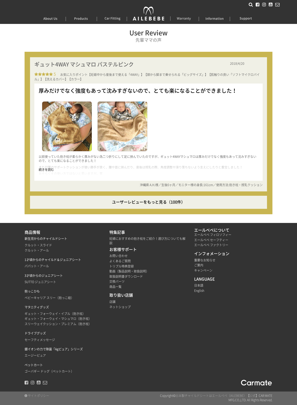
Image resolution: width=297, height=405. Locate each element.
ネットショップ (120, 306)
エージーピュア (35, 355)
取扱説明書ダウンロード (126, 276)
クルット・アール (37, 250)
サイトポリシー (38, 395)
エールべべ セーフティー (211, 239)
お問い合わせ (118, 255)
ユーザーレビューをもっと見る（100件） (148, 202)
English (199, 290)
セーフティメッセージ (40, 339)
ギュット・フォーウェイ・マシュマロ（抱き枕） (58, 318)
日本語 (198, 285)
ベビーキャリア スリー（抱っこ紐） (49, 297)
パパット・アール (37, 266)
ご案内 (198, 265)
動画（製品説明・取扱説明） (129, 271)
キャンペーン (203, 270)
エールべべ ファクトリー (211, 244)
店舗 (112, 301)
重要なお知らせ (204, 260)
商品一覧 (115, 286)
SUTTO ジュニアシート (40, 281)
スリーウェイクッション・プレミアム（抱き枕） (58, 323)
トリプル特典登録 (121, 266)
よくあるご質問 (120, 261)
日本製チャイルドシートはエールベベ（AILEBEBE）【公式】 (217, 395)
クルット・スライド (38, 245)
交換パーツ (117, 281)
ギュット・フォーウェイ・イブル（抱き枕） (55, 313)
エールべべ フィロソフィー (212, 234)
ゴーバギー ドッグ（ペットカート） (49, 371)
